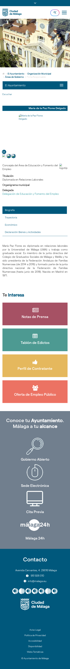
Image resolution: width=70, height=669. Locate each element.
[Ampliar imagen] (35, 130)
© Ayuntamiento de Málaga (35, 658)
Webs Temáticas (35, 652)
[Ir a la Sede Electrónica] (35, 472)
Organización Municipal (39, 73)
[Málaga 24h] (35, 525)
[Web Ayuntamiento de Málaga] (35, 604)
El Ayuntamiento (16, 73)
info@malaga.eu (37, 581)
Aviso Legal (35, 630)
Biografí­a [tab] (10, 210)
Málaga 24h (35, 538)
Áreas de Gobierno (14, 77)
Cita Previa (35, 512)
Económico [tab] (11, 224)
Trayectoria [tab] (11, 217)
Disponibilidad (35, 646)
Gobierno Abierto (35, 459)
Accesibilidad (35, 641)
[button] (35, 3)
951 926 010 (37, 575)
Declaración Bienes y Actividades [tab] (23, 232)
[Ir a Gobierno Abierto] (35, 446)
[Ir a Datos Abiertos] (35, 499)
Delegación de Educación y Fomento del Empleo (30, 194)
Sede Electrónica (35, 486)
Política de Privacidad (35, 635)
